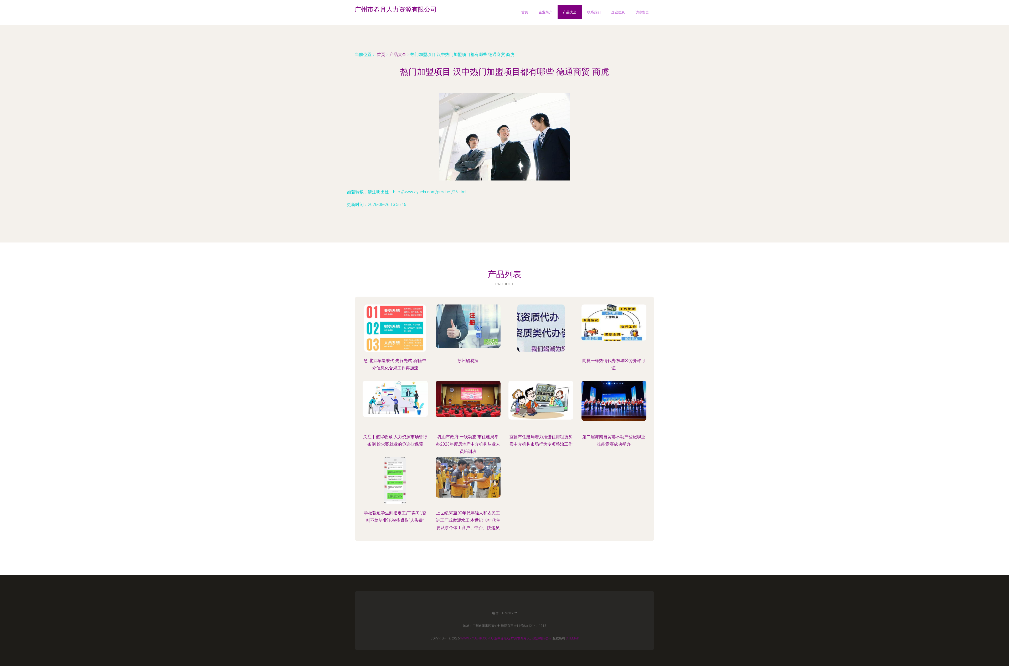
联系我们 (594, 12)
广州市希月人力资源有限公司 (531, 638)
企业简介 (545, 12)
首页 (524, 12)
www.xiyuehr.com (475, 638)
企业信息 (618, 12)
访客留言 (642, 12)
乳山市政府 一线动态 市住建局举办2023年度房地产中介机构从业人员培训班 (468, 444)
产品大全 (569, 12)
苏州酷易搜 (467, 360)
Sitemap (572, 638)
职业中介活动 (500, 638)
